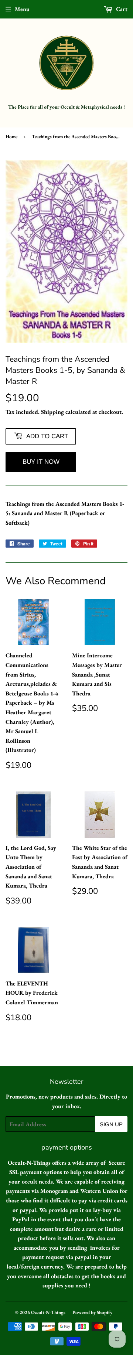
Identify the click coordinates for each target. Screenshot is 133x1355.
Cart (121, 9)
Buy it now (41, 461)
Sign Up (111, 1124)
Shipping (52, 412)
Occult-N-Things (48, 1312)
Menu (22, 9)
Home (11, 136)
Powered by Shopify (92, 1312)
